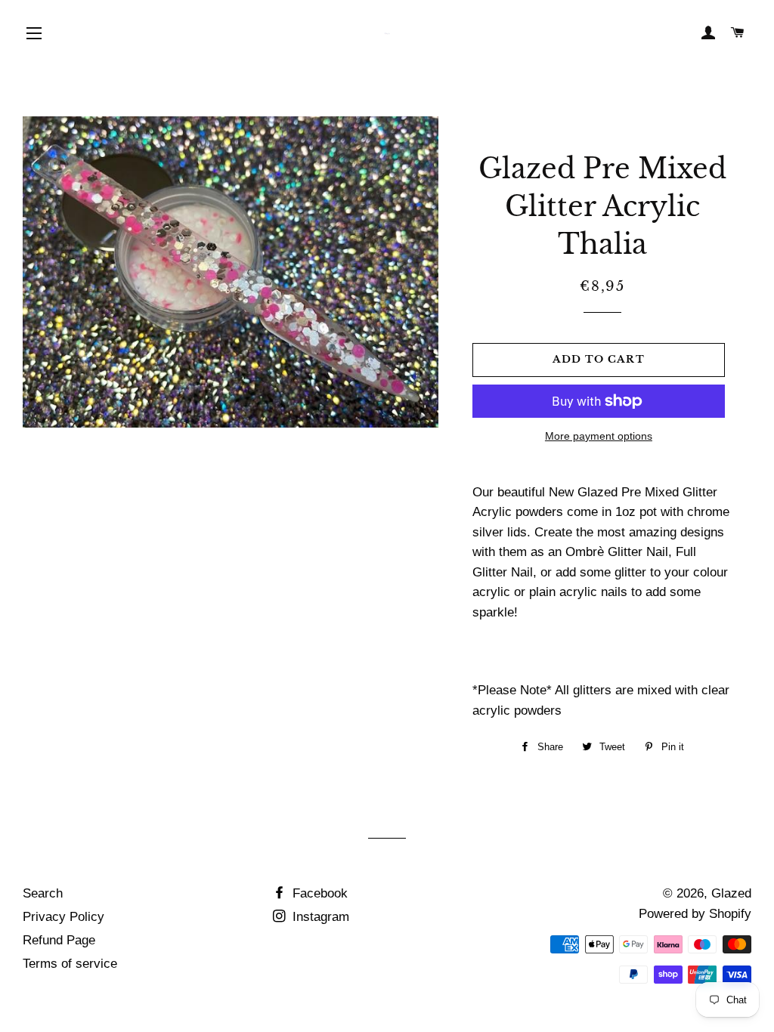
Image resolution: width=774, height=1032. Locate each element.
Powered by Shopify (695, 914)
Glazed (731, 893)
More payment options (598, 436)
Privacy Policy (63, 917)
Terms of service (70, 963)
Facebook (318, 893)
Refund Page (59, 940)
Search (43, 893)
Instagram (319, 917)
